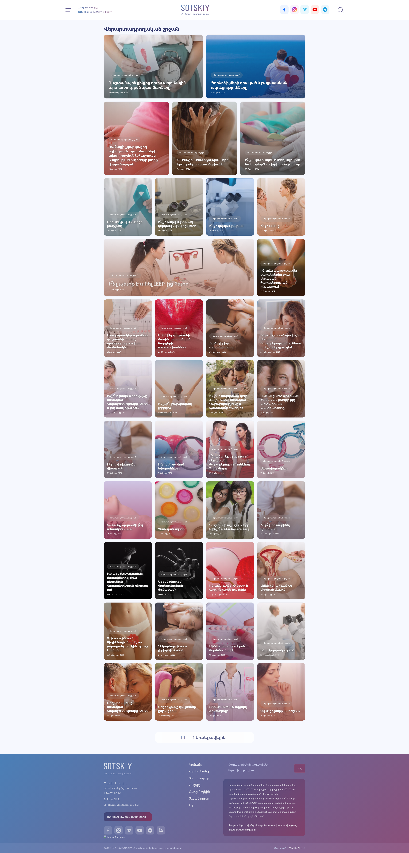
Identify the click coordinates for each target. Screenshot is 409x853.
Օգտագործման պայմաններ (248, 764)
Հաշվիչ (194, 785)
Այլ (191, 805)
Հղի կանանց (199, 771)
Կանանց (196, 764)
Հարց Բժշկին (199, 791)
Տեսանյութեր (199, 778)
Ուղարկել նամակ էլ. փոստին (126, 816)
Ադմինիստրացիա (241, 770)
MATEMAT (294, 847)
